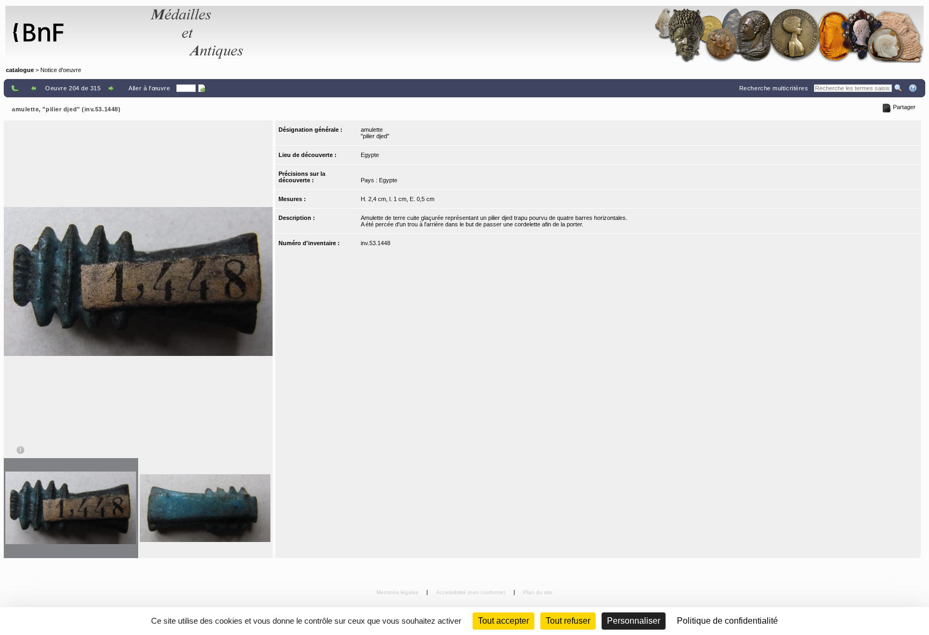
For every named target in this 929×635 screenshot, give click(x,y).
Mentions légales (398, 592)
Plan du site (538, 592)
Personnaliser (633, 620)
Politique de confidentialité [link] (727, 620)
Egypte (370, 155)
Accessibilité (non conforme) (471, 592)
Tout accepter (503, 620)
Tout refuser (568, 620)
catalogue (20, 70)
